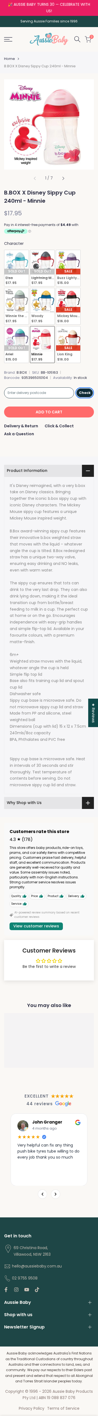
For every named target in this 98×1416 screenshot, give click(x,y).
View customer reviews (36, 926)
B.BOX (22, 372)
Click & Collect (59, 426)
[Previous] (42, 1194)
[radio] (16, 268)
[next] (63, 178)
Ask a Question (19, 434)
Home (9, 58)
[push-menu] (8, 39)
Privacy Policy (31, 1408)
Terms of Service (63, 1408)
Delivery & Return (21, 426)
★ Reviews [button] (93, 713)
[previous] (35, 178)
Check (85, 392)
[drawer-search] (77, 39)
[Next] (55, 1194)
